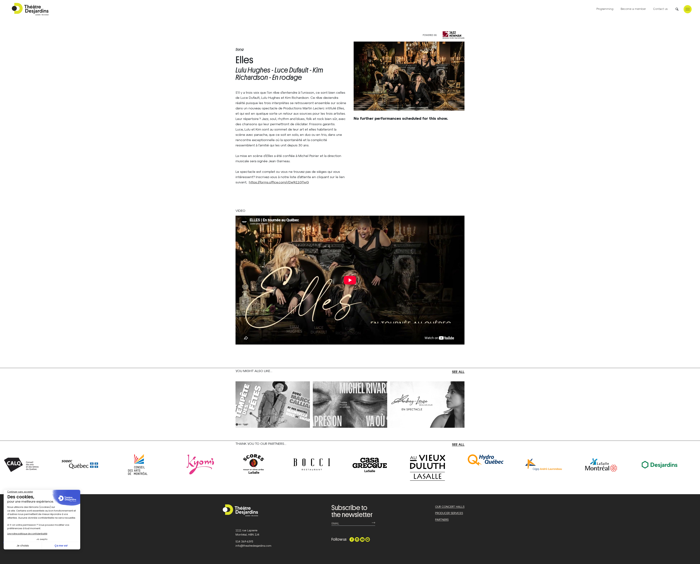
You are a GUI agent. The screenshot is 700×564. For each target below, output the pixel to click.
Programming (604, 9)
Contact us (660, 9)
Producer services (449, 513)
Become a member (633, 9)
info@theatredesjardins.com (253, 545)
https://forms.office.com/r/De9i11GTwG (279, 182)
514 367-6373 (244, 541)
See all (458, 372)
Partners (442, 519)
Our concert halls (449, 506)
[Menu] (688, 9)
